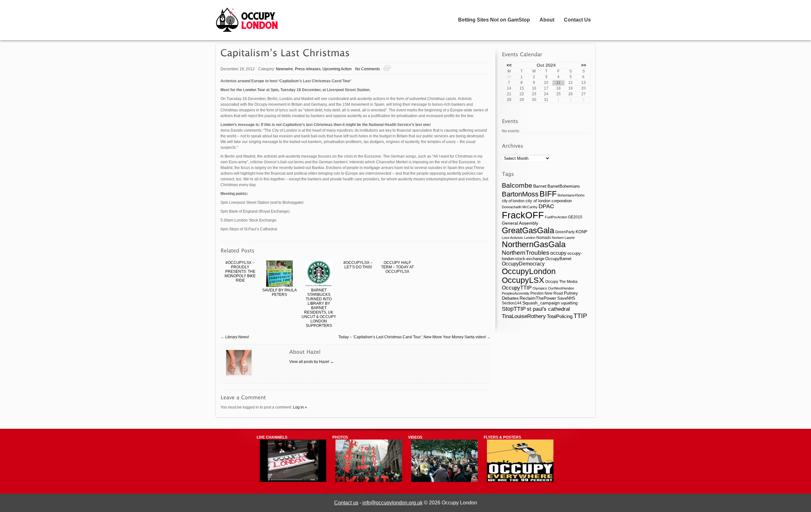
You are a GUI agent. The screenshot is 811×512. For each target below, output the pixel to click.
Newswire (284, 69)
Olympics (540, 288)
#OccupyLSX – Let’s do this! (358, 264)
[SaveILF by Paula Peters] (279, 274)
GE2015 (575, 217)
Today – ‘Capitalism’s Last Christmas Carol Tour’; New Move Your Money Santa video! (412, 337)
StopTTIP (514, 308)
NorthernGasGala (533, 244)
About (547, 19)
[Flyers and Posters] (520, 480)
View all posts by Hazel (311, 361)
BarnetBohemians (563, 186)
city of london (513, 201)
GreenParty (565, 232)
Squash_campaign (541, 303)
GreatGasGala (528, 230)
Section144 (511, 303)
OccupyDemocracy (523, 263)
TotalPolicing (559, 316)
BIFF (548, 194)
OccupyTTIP (517, 287)
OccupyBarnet (558, 258)
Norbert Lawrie (563, 238)
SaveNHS (566, 298)
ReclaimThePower (538, 298)
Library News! (237, 337)
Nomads (543, 237)
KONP (581, 231)
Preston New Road (546, 293)
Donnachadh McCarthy (520, 207)
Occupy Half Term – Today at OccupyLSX (397, 267)
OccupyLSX (523, 280)
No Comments (367, 69)
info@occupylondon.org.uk (392, 502)
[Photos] (368, 480)
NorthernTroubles (525, 252)
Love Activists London (518, 238)
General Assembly (520, 223)
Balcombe (517, 185)
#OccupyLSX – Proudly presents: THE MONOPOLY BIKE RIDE (240, 271)
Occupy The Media (561, 281)
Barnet (539, 186)
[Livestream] (293, 480)
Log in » (300, 407)
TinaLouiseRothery (524, 316)
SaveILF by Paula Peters (279, 292)
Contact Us (577, 19)
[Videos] (444, 480)
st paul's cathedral (548, 309)
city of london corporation (549, 200)
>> (583, 65)
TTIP (580, 315)
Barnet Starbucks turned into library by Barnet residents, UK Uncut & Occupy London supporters (319, 308)
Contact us (346, 502)
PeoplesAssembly (515, 293)
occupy (558, 253)
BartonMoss (520, 194)
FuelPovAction (556, 217)
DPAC (546, 206)
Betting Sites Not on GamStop (494, 19)
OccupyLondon (529, 271)
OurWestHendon (561, 288)
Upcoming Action (337, 69)
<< (509, 65)
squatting (569, 303)
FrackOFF (523, 215)
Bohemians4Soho (571, 195)
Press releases (308, 69)
